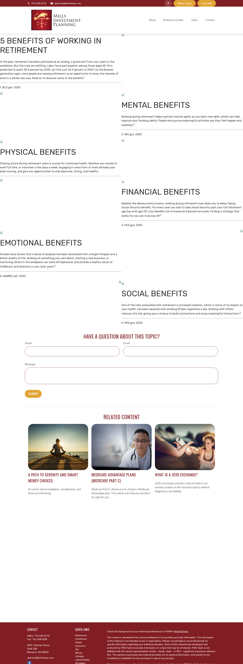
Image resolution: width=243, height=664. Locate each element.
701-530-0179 (38, 3)
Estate (78, 642)
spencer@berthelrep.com (67, 3)
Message (30, 364)
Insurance (80, 645)
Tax (77, 649)
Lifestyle (79, 656)
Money (78, 652)
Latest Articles (82, 659)
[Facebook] (168, 3)
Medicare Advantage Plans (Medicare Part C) (113, 477)
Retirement (81, 635)
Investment (81, 639)
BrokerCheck (181, 631)
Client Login (185, 3)
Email (126, 343)
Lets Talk (207, 3)
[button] (152, 20)
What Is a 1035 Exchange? (176, 474)
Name (28, 343)
